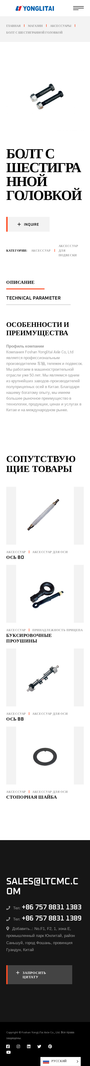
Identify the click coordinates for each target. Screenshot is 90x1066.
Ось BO (15, 557)
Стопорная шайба (31, 797)
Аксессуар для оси (50, 552)
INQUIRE (31, 224)
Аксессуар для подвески (68, 251)
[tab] (25, 284)
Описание (20, 282)
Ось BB (15, 719)
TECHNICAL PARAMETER (33, 298)
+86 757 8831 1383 (51, 907)
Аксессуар (41, 250)
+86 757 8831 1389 (51, 918)
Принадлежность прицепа (57, 630)
